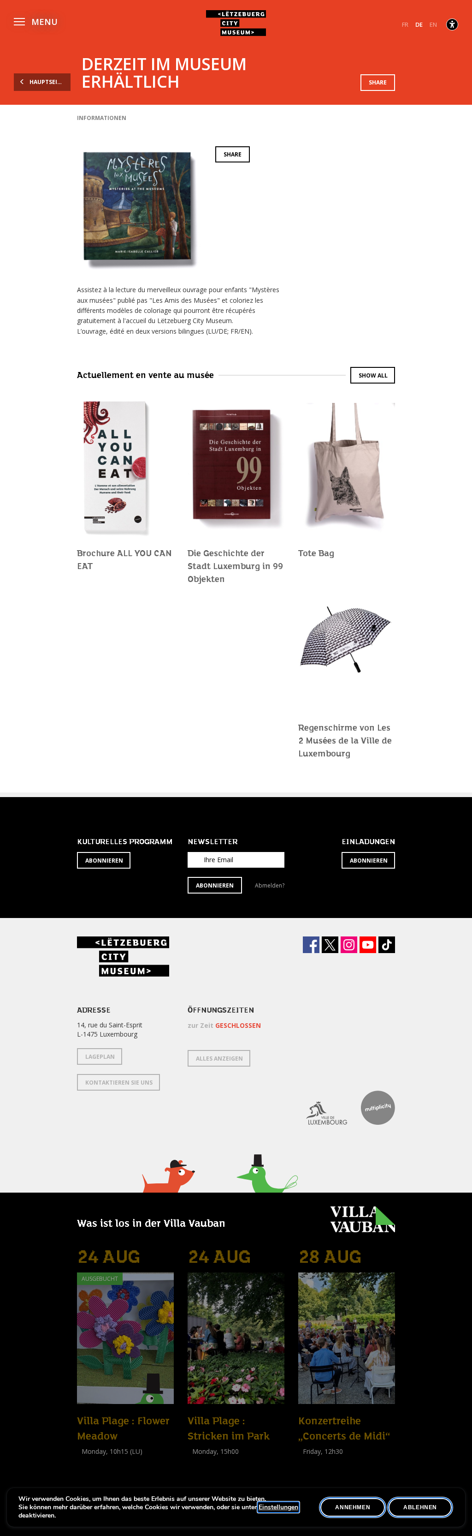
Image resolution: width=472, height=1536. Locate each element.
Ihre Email (218, 859)
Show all (373, 375)
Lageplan (100, 1057)
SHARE (378, 82)
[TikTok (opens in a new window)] (386, 944)
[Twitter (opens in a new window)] (330, 944)
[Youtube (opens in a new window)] (368, 944)
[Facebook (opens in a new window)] (311, 944)
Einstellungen (278, 1507)
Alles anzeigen (219, 1058)
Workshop (92, 1461)
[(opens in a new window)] (319, 1108)
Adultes (200, 1472)
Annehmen (352, 1507)
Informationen (101, 118)
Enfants (90, 1472)
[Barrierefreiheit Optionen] (452, 24)
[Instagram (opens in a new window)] (349, 944)
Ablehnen (420, 1507)
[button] (36, 20)
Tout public (316, 1461)
